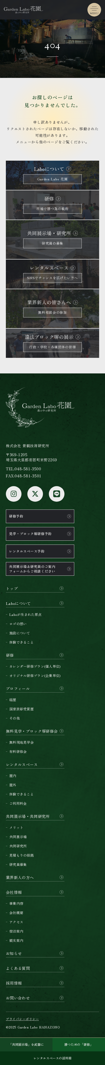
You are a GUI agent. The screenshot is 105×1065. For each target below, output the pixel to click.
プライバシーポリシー (22, 1019)
